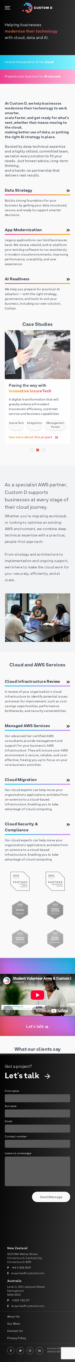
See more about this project (30, 437)
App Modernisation (23, 230)
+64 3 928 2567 (21, 1268)
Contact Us (15, 1331)
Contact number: (16, 1137)
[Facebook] (10, 1350)
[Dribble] (30, 1350)
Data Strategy (18, 190)
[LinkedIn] (39, 1350)
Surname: (11, 1106)
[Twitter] (20, 1350)
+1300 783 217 (20, 1301)
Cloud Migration (21, 780)
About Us (13, 1317)
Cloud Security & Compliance (21, 827)
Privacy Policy (16, 1338)
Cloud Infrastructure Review (32, 682)
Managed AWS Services (27, 726)
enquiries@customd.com (27, 1273)
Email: (9, 1121)
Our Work (13, 1324)
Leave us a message (18, 1153)
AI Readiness (17, 279)
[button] (31, 450)
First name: (12, 1091)
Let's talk (35, 1027)
